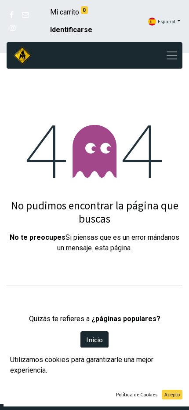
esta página (113, 248)
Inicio (94, 339)
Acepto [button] (172, 394)
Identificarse (71, 30)
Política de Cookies (136, 394)
